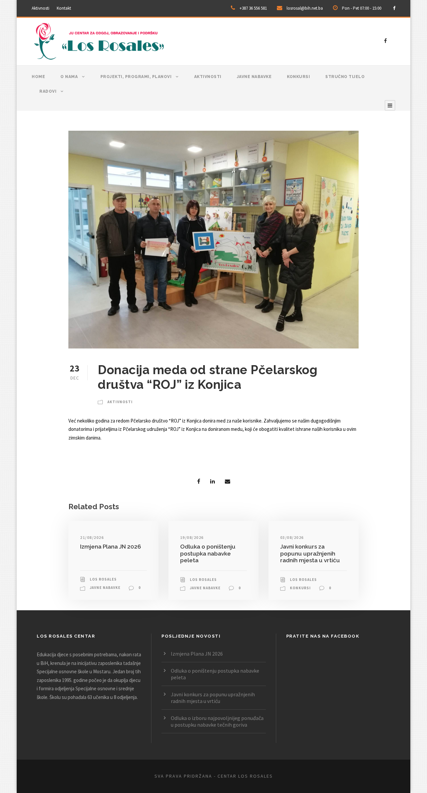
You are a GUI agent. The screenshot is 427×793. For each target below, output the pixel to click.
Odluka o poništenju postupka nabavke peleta (208, 553)
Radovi (47, 91)
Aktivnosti (40, 8)
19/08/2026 (192, 537)
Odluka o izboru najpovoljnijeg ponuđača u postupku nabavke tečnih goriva (217, 721)
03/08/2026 (292, 537)
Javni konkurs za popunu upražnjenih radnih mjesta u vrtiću (310, 553)
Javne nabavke (254, 76)
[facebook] (394, 8)
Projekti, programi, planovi (136, 76)
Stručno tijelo (345, 76)
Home (38, 76)
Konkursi (298, 76)
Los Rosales (103, 579)
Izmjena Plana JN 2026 (110, 546)
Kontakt (64, 8)
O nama (69, 76)
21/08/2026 (92, 537)
